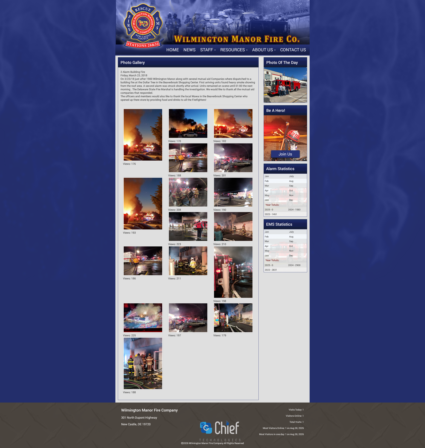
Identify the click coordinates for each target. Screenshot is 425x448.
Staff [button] (207, 49)
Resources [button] (233, 49)
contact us (293, 49)
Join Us (285, 154)
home (172, 49)
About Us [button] (263, 49)
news (189, 49)
